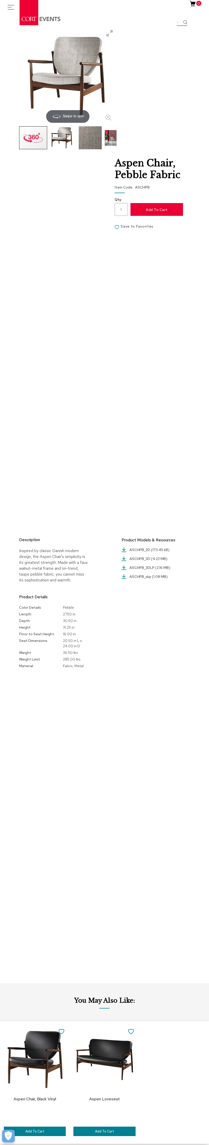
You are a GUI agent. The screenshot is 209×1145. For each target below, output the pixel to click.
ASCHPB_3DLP (142, 567)
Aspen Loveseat (104, 1099)
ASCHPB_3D (140, 558)
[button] (62, 138)
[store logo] (40, 12)
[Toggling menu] (11, 7)
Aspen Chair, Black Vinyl (35, 1099)
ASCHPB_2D (140, 549)
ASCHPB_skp (140, 576)
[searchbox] (182, 23)
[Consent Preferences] (8, 1136)
